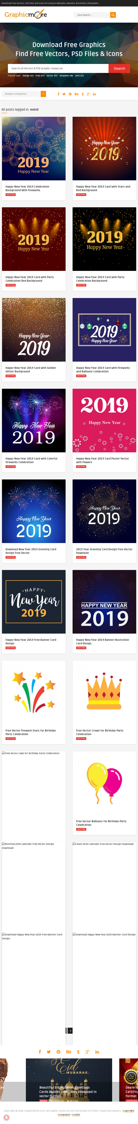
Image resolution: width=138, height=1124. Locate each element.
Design (28, 75)
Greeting (10, 194)
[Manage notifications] (6, 1117)
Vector (52, 75)
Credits (76, 1114)
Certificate (131, 1101)
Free (40, 75)
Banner (43, 1101)
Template (66, 75)
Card (79, 75)
